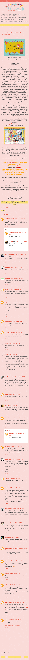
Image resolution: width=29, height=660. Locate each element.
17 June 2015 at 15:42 (16, 619)
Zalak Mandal (8, 321)
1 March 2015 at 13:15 (20, 302)
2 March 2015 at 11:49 (19, 418)
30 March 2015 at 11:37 (14, 573)
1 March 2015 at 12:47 (19, 278)
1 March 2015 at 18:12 (16, 332)
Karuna (11, 241)
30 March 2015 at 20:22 (14, 584)
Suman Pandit (8, 289)
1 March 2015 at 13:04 (18, 289)
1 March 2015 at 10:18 (21, 254)
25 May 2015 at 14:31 (18, 602)
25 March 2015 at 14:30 (16, 561)
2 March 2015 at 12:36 (16, 446)
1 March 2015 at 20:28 (14, 354)
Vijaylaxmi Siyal (9, 267)
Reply (6, 226)
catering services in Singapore (12, 625)
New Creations (9, 218)
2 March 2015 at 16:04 (16, 487)
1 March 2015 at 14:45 (18, 321)
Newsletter (19, 166)
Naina (6, 343)
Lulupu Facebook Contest (14, 124)
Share (3, 210)
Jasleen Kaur (8, 508)
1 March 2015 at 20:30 (19, 376)
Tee (6, 537)
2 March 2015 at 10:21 (14, 394)
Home (14, 657)
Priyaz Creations (9, 302)
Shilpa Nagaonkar (9, 254)
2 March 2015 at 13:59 (16, 478)
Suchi (6, 405)
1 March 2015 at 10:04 (21, 241)
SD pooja (7, 446)
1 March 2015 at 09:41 (19, 218)
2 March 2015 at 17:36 (18, 508)
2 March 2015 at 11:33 (14, 405)
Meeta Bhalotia (9, 418)
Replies (8, 229)
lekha (6, 573)
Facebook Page (11, 162)
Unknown (7, 332)
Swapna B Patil (9, 278)
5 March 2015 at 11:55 (13, 537)
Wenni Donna (8, 602)
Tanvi (6, 394)
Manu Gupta (8, 459)
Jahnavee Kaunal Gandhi (12, 548)
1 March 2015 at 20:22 (14, 343)
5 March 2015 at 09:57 (16, 523)
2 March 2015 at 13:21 (18, 459)
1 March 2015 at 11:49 (19, 267)
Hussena (7, 523)
